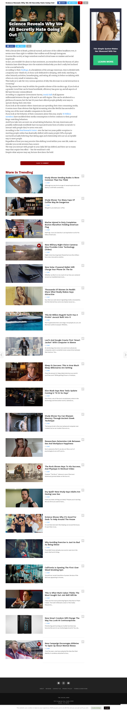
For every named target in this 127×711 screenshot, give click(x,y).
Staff (48, 183)
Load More (45, 668)
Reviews (48, 688)
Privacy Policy (67, 688)
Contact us (57, 688)
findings (24, 70)
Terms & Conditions (80, 688)
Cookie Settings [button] (96, 708)
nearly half (47, 95)
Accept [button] (107, 708)
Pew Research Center (28, 130)
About (42, 688)
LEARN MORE (105, 61)
